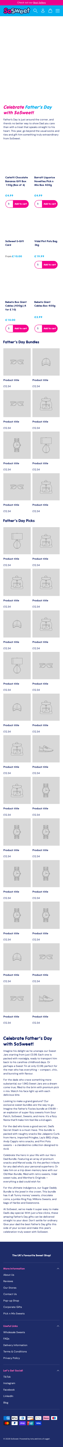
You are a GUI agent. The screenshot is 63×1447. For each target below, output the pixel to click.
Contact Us (10, 1294)
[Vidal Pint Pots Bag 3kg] (46, 225)
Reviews (8, 1281)
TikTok (7, 1377)
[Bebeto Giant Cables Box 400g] (46, 286)
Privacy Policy (11, 1358)
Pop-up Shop (11, 1300)
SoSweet (15, 1439)
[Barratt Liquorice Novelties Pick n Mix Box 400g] (46, 161)
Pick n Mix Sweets (14, 1313)
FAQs (6, 1338)
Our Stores (9, 1287)
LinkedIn (8, 1396)
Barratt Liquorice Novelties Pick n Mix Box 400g (44, 181)
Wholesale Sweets (14, 1332)
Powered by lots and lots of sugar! (34, 1439)
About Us (8, 1275)
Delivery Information (15, 1345)
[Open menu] (57, 11)
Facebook (9, 1389)
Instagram (9, 1383)
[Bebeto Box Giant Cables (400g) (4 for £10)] (17, 286)
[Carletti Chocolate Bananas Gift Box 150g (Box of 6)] (17, 161)
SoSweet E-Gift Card (14, 243)
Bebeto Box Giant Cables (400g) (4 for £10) (16, 306)
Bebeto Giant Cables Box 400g (44, 304)
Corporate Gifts (12, 1307)
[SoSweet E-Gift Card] (17, 225)
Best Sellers (39, 2)
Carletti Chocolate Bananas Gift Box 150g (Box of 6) (16, 181)
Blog (5, 1402)
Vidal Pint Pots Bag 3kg (45, 243)
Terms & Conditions (15, 1351)
